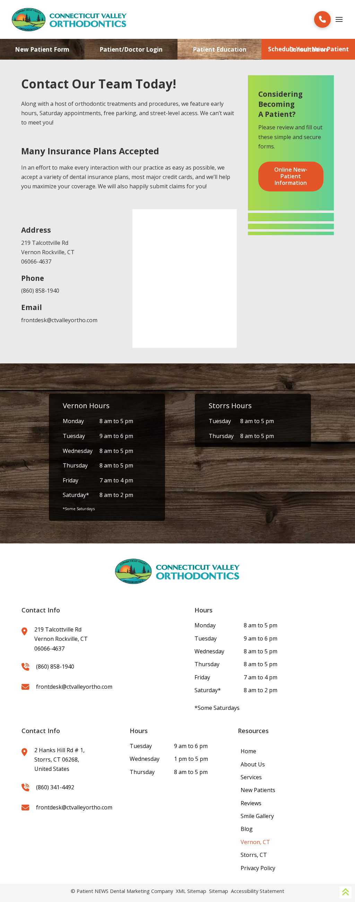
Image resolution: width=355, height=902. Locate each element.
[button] (322, 19)
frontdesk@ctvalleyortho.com (59, 320)
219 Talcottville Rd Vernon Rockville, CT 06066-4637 (48, 252)
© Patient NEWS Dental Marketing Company (122, 891)
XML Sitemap (191, 891)
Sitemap (218, 891)
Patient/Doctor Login (131, 49)
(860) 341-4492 (55, 787)
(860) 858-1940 (40, 290)
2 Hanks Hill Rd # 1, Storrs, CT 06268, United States (59, 759)
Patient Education (219, 49)
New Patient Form (42, 49)
